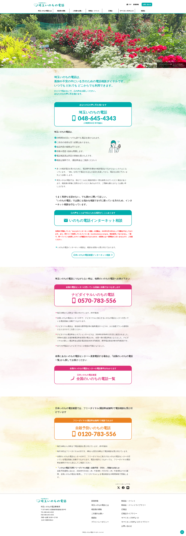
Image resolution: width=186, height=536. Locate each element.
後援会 (143, 11)
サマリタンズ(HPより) (127, 11)
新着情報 (136, 4)
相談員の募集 (61, 11)
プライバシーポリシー (100, 522)
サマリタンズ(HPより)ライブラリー (135, 522)
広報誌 (110, 11)
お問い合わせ (126, 526)
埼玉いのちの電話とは (45, 11)
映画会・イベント (94, 11)
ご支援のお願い (77, 11)
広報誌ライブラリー (129, 513)
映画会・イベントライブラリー (133, 505)
